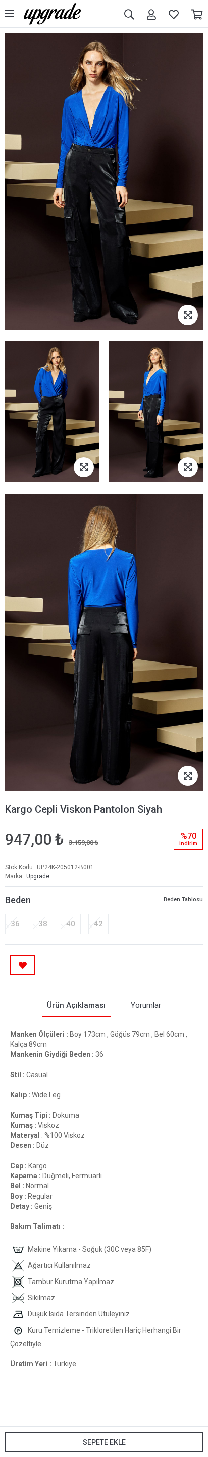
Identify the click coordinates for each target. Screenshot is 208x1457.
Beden (18, 900)
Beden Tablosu (183, 899)
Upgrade (37, 876)
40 (70, 924)
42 (98, 924)
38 (42, 924)
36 (15, 924)
